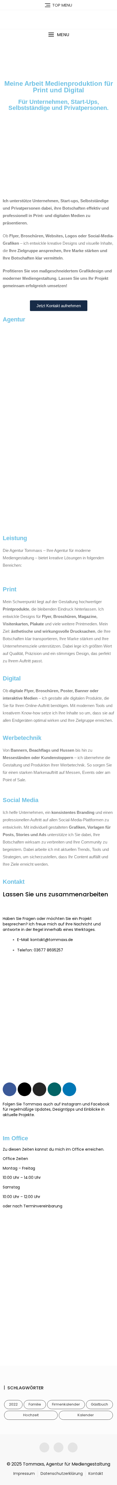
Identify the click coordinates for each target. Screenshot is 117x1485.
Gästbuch (99, 1404)
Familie (35, 1404)
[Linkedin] (69, 1089)
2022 (13, 1404)
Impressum (24, 1473)
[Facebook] (9, 1089)
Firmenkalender (66, 1404)
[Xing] (54, 1089)
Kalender (86, 1415)
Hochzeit (31, 1415)
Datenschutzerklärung (62, 1473)
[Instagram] (39, 1089)
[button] (58, 34)
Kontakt (95, 1473)
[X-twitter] (24, 1089)
